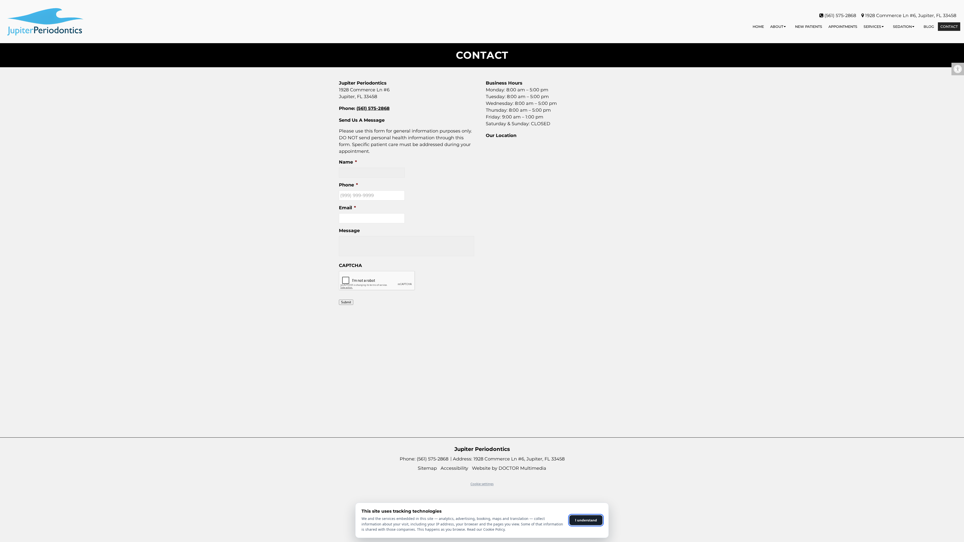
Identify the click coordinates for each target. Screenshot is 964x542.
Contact (949, 26)
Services (872, 26)
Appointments (842, 26)
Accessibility (454, 468)
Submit (346, 302)
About (776, 26)
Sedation (902, 26)
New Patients (808, 26)
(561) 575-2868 (840, 15)
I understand (586, 520)
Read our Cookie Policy (486, 529)
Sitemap (427, 468)
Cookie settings (482, 484)
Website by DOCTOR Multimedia (509, 468)
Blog (929, 26)
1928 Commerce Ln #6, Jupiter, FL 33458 (910, 15)
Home (758, 26)
